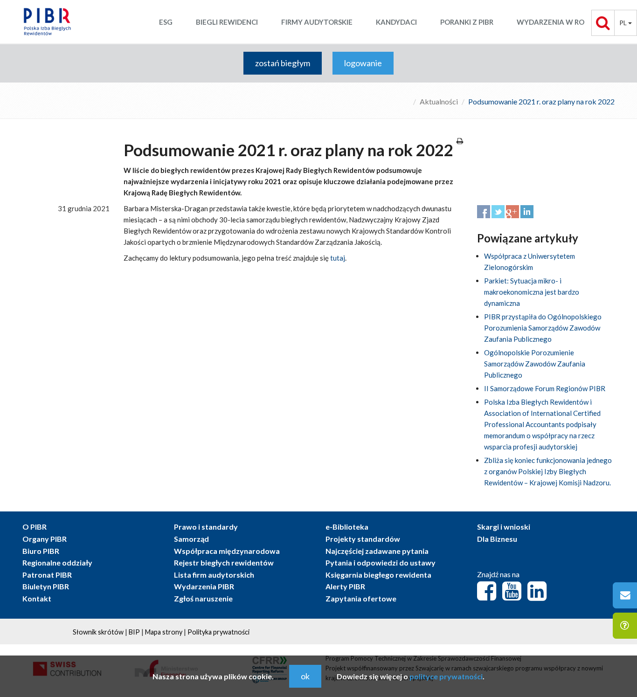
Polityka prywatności (218, 632)
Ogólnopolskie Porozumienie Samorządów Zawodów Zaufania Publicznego (534, 363)
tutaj (337, 258)
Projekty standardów (362, 538)
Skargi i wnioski (503, 526)
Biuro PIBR (40, 550)
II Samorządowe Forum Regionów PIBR (544, 388)
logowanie (363, 63)
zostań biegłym (282, 63)
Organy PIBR (44, 538)
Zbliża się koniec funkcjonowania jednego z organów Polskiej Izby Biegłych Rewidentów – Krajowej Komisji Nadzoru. (548, 471)
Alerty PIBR (345, 586)
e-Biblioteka (346, 526)
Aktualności (439, 101)
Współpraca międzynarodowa (227, 550)
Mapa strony (163, 632)
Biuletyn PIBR (45, 586)
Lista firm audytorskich (214, 574)
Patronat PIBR (47, 574)
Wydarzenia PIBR (204, 586)
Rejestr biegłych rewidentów (224, 562)
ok (305, 676)
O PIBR (34, 526)
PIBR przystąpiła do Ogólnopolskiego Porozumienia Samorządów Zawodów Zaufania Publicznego (543, 327)
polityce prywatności (446, 676)
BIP (134, 632)
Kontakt (36, 598)
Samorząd (191, 538)
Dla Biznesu (497, 538)
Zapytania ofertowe (360, 598)
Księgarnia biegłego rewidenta (378, 574)
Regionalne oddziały (57, 562)
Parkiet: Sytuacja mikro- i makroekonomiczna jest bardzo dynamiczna (531, 291)
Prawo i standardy (206, 526)
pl (623, 23)
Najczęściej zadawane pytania (377, 550)
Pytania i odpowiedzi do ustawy (380, 562)
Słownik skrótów (98, 632)
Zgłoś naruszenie (203, 598)
